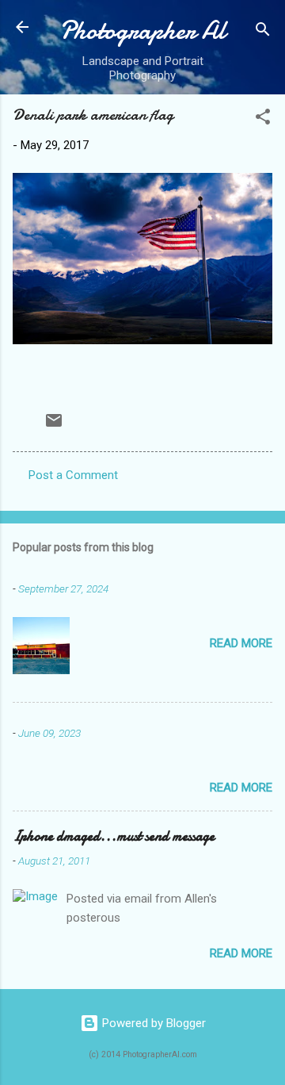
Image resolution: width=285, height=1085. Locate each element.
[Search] (262, 32)
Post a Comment (73, 475)
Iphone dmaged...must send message (114, 836)
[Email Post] (53, 426)
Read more (241, 643)
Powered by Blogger (152, 1023)
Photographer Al (142, 30)
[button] (262, 119)
